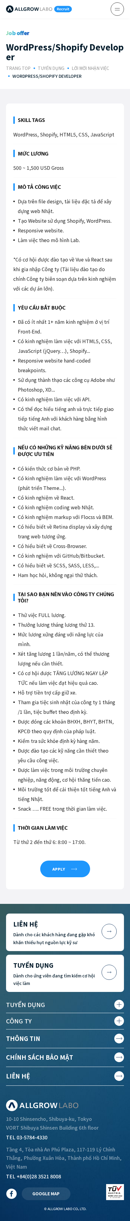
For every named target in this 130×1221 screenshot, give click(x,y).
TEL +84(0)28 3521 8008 (33, 1176)
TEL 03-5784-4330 (26, 1137)
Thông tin (23, 1038)
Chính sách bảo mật (39, 1057)
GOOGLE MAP (46, 1193)
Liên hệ (18, 1076)
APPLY (58, 869)
